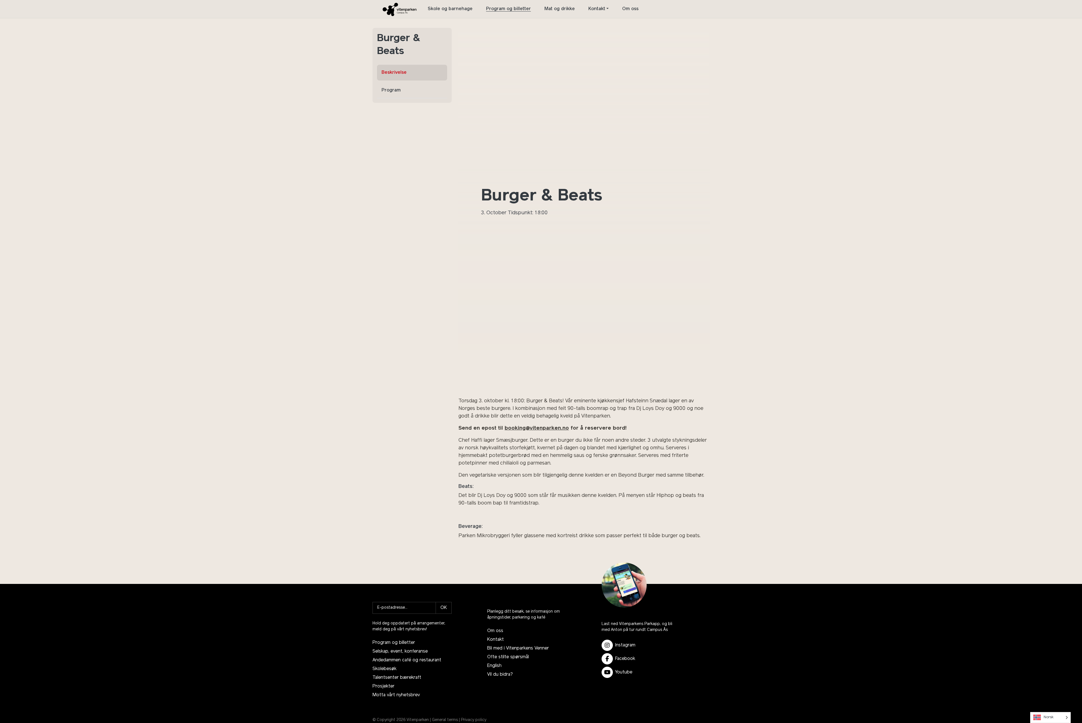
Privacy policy (473, 720)
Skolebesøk (384, 669)
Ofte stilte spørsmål (508, 657)
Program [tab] (391, 90)
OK (443, 608)
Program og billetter (508, 9)
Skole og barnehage (450, 9)
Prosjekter (383, 686)
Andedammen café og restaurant (407, 660)
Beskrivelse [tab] (394, 72)
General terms (445, 720)
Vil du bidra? (500, 674)
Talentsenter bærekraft (397, 677)
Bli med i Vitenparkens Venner (518, 648)
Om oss (630, 9)
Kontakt (596, 9)
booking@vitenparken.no (537, 428)
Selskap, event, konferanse (400, 651)
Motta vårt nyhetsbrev (396, 695)
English (494, 666)
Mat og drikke (559, 9)
